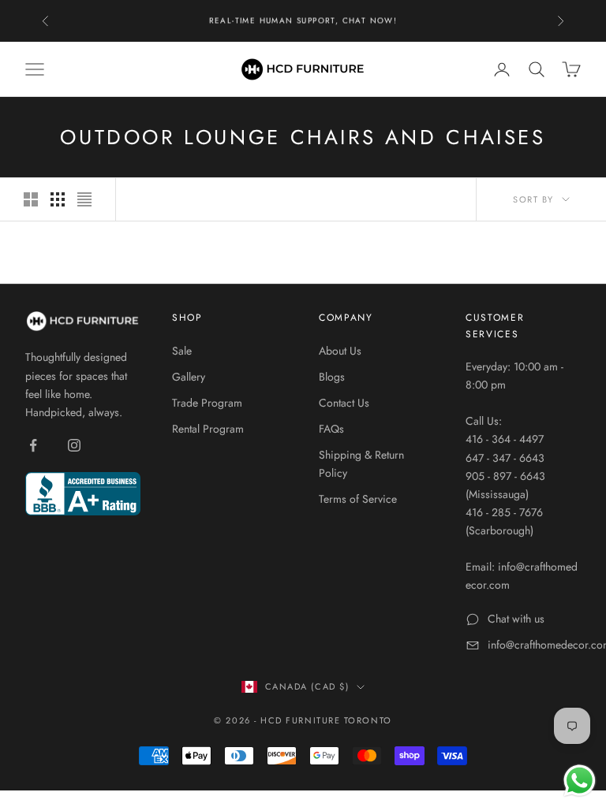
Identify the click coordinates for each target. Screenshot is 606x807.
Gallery (188, 377)
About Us (340, 351)
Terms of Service (358, 499)
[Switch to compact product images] (84, 199)
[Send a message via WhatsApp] (579, 780)
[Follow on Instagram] (74, 445)
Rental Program (208, 429)
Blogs (332, 377)
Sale (182, 351)
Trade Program (207, 403)
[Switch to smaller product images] (57, 199)
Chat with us (516, 619)
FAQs (331, 429)
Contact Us (344, 403)
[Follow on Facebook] (33, 445)
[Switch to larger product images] (31, 199)
